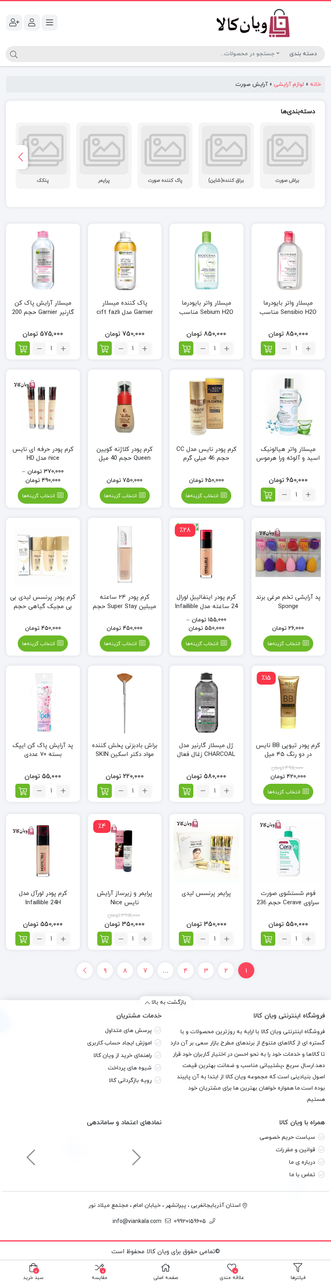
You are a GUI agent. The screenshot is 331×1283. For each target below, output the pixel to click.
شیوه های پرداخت (130, 1068)
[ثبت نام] (14, 23)
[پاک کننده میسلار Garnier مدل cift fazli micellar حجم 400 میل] (125, 260)
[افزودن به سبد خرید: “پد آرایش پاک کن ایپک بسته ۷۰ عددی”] (22, 791)
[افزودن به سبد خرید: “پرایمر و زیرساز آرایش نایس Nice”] (104, 939)
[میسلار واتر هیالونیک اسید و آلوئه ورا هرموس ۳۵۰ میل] (288, 406)
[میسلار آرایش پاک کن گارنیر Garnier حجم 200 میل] (43, 260)
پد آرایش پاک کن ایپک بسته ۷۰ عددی (43, 750)
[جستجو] (13, 54)
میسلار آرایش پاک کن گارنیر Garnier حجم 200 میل (43, 312)
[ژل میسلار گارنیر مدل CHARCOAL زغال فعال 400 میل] (206, 702)
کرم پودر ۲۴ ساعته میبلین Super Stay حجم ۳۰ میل (124, 606)
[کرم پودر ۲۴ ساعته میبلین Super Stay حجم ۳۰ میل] (125, 555)
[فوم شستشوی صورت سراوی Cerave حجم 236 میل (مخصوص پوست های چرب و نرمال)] (288, 851)
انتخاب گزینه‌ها (202, 496)
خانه (315, 84)
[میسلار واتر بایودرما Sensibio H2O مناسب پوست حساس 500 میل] (288, 260)
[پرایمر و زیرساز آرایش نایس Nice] (125, 851)
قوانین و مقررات (295, 1150)
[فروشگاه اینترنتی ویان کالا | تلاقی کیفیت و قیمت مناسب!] (247, 22)
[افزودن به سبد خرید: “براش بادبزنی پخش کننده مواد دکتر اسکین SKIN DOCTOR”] (104, 791)
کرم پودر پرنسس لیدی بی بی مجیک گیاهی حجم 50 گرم (42, 606)
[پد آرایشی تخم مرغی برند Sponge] (288, 555)
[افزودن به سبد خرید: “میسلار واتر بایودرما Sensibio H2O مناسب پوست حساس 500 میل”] (268, 348)
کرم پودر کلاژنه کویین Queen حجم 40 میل (124, 454)
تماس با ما (302, 1175)
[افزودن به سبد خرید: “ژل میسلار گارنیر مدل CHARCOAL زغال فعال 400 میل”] (186, 791)
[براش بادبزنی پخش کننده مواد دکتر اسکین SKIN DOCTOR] (125, 702)
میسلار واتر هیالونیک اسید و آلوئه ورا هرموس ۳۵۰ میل (288, 458)
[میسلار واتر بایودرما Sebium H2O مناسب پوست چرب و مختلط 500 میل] (206, 260)
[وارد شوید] (32, 23)
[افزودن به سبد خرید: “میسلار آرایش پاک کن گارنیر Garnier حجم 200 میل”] (22, 348)
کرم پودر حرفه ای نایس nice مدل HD (43, 454)
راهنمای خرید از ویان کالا (122, 1055)
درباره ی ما (302, 1162)
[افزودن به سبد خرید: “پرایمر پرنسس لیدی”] (186, 939)
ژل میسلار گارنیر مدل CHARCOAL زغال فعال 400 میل (206, 754)
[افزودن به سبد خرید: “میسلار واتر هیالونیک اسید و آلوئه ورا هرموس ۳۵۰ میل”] (268, 495)
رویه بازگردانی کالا (130, 1080)
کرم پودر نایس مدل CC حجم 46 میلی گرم (206, 454)
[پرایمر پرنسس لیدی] (206, 851)
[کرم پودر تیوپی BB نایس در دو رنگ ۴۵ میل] (288, 702)
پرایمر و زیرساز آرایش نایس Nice (124, 898)
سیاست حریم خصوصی (287, 1137)
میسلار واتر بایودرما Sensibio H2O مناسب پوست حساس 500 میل (288, 312)
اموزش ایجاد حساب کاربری (119, 1043)
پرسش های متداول (128, 1030)
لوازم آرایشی (289, 84)
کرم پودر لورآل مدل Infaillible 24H (43, 898)
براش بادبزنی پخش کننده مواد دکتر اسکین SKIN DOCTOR (124, 754)
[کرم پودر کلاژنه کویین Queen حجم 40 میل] (125, 406)
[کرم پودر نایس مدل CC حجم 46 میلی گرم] (206, 406)
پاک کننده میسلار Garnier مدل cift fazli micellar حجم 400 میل (124, 312)
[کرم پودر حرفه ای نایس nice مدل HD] (43, 406)
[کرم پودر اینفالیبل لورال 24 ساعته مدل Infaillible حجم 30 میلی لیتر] (206, 555)
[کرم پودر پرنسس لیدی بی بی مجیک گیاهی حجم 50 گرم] (43, 555)
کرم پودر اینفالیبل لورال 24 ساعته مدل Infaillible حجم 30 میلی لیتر (206, 606)
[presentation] (22, 157)
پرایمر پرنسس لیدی (206, 893)
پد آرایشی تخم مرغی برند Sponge (288, 602)
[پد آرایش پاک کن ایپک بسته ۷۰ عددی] (43, 702)
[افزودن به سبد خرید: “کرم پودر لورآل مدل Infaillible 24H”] (22, 939)
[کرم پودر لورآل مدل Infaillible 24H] (43, 851)
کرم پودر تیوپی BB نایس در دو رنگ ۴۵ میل (288, 750)
